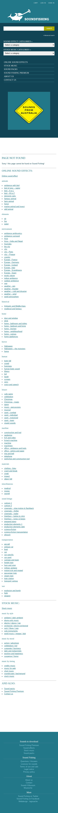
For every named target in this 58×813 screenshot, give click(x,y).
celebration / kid (10, 646)
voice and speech (11, 385)
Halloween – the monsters (14, 349)
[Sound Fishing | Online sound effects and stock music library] (29, 24)
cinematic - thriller (11, 511)
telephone (8, 456)
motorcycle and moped (13, 571)
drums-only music (11, 620)
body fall (7, 361)
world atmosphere (11, 297)
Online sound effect (10, 176)
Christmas (8, 399)
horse (6, 204)
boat (6, 549)
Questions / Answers (29, 761)
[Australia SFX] (29, 129)
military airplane (10, 568)
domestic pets (10, 196)
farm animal (9, 201)
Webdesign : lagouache (28, 801)
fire (5, 221)
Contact (29, 783)
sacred (7, 494)
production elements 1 (13, 524)
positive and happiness (13, 654)
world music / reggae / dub (15, 634)
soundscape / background (14, 674)
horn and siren (10, 565)
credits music (9, 666)
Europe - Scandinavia (13, 270)
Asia (6, 239)
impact (7, 476)
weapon (7, 596)
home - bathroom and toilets (15, 324)
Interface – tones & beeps (14, 519)
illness (6, 371)
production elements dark (14, 527)
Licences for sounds (29, 764)
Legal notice (29, 769)
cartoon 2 (8, 506)
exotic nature (9, 276)
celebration (8, 397)
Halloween (8, 346)
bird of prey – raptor (12, 188)
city (5, 249)
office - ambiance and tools (15, 448)
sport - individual (11, 415)
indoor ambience (11, 278)
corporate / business (12, 648)
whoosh (7, 535)
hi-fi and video (10, 438)
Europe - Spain (10, 273)
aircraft (7, 544)
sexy (6, 382)
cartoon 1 (8, 503)
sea (5, 284)
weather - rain (9, 286)
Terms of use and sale (29, 767)
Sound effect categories (17, 41)
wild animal (8, 209)
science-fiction (10, 529)
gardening (8, 435)
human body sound (12, 369)
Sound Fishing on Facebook (28, 799)
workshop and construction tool (17, 459)
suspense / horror (11, 656)
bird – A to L (9, 191)
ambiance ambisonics (13, 233)
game (6, 405)
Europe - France (10, 260)
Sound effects (29, 748)
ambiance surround (12, 236)
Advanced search (49, 35)
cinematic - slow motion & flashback (19, 508)
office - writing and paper (14, 451)
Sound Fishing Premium (16, 73)
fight (6, 593)
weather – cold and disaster (15, 291)
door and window (11, 318)
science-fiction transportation (16, 532)
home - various (10, 334)
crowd (6, 364)
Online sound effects (16, 62)
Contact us (10, 80)
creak (6, 474)
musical (7, 410)
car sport (7, 557)
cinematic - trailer (11, 514)
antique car (8, 547)
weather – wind (10, 294)
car (5, 552)
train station (9, 579)
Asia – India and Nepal (13, 241)
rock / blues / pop (11, 628)
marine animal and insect (14, 207)
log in (43, 3)
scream (7, 379)
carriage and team (11, 560)
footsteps (8, 366)
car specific (9, 555)
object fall (8, 479)
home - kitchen (10, 329)
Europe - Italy (9, 268)
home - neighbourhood (13, 331)
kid (5, 374)
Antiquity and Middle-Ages (15, 306)
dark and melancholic (13, 651)
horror (6, 351)
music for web (10, 668)
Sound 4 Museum (28, 785)
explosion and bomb (12, 591)
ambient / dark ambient (13, 618)
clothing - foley (10, 468)
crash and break (10, 471)
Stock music (10, 66)
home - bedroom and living (15, 326)
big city (7, 247)
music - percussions (12, 407)
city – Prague (9, 255)
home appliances (11, 337)
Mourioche (28, 788)
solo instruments (11, 631)
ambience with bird (11, 185)
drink (6, 321)
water (6, 224)
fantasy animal (10, 199)
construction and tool (12, 433)
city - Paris (8, 252)
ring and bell (9, 454)
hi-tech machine (10, 440)
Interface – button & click (14, 516)
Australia (7, 244)
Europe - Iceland (11, 265)
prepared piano (10, 522)
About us (9, 76)
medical (7, 488)
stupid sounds (10, 423)
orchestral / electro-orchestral (16, 626)
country (7, 257)
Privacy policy (29, 772)
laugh (6, 377)
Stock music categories (16, 50)
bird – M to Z (9, 193)
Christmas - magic (11, 402)
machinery (8, 446)
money (7, 491)
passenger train (10, 573)
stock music (9, 676)
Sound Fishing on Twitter (28, 796)
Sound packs (10, 69)
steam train (8, 576)
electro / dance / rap (12, 623)
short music (9, 671)
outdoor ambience (11, 281)
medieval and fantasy (13, 309)
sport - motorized (11, 418)
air (5, 219)
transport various (11, 581)
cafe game (8, 394)
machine (7, 443)
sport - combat (10, 413)
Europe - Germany (11, 262)
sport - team (9, 420)
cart (36, 3)
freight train (8, 563)
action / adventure (11, 643)
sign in (51, 3)
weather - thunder (11, 289)
